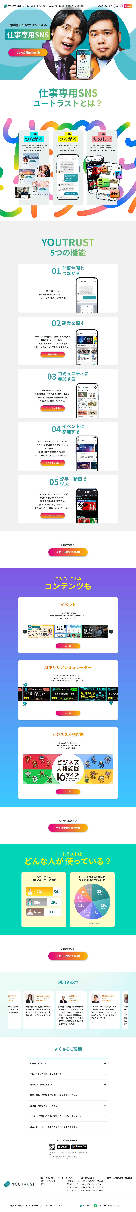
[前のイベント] (25, 632)
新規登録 (128, 6)
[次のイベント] (111, 632)
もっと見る (68, 646)
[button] (29, 6)
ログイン (118, 6)
